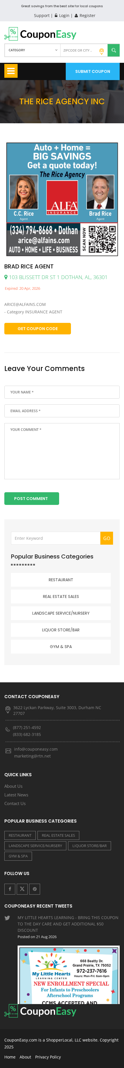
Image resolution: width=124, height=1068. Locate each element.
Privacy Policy (48, 1057)
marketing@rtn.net (32, 756)
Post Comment (31, 498)
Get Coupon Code (38, 329)
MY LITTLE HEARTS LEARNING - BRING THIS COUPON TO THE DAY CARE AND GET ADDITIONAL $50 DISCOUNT (68, 927)
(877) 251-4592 (27, 727)
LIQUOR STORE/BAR (61, 630)
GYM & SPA (61, 646)
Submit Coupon (92, 71)
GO (106, 538)
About (25, 1057)
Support (42, 15)
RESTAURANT (61, 580)
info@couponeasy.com (36, 749)
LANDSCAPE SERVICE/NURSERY (61, 613)
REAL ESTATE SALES (61, 596)
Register (86, 15)
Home (10, 1057)
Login (63, 15)
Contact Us (15, 803)
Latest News (16, 795)
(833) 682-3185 (27, 734)
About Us (13, 786)
